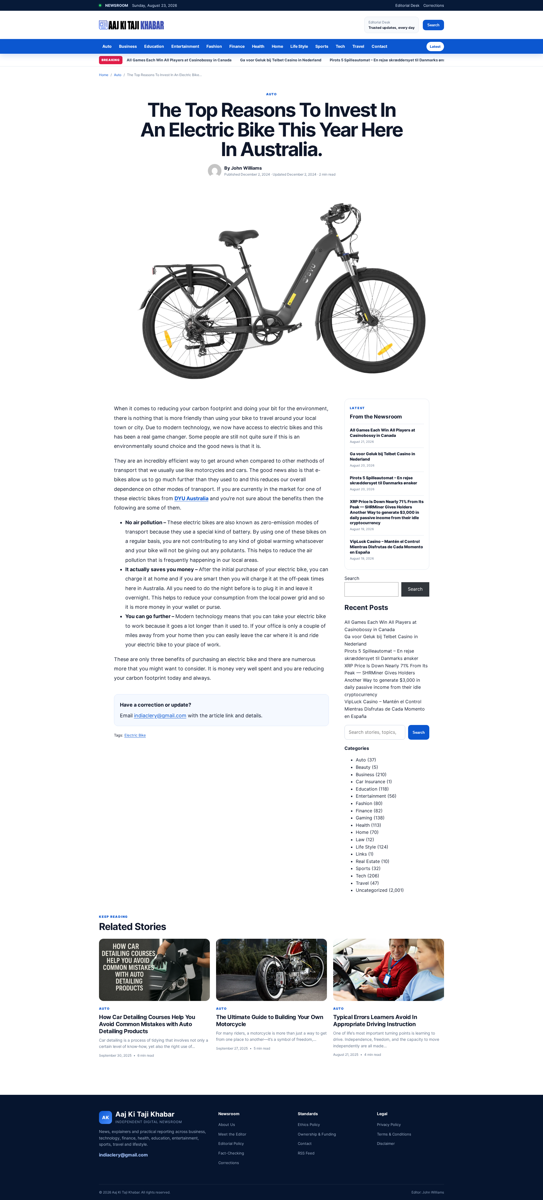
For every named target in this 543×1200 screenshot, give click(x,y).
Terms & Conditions (394, 1134)
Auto (107, 46)
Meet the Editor (232, 1134)
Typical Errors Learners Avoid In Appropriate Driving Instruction (375, 1021)
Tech (340, 46)
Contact (379, 46)
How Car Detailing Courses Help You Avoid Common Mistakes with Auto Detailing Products (147, 1024)
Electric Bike (135, 735)
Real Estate (368, 861)
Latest (435, 46)
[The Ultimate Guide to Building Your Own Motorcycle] (271, 970)
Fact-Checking (231, 1153)
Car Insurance (370, 781)
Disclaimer (386, 1143)
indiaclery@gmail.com (160, 715)
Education (154, 46)
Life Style (299, 46)
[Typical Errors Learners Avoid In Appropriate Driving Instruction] (388, 970)
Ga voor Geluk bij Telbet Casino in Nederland (280, 60)
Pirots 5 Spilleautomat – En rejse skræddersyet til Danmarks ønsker (390, 60)
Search (433, 25)
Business (128, 46)
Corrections (433, 5)
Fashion (214, 46)
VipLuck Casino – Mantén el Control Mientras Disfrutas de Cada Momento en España (384, 709)
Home (277, 46)
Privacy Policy (389, 1124)
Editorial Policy (231, 1143)
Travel (358, 46)
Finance (237, 46)
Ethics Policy (309, 1124)
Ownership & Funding (317, 1134)
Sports (321, 46)
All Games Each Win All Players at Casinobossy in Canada (179, 60)
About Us (226, 1124)
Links (361, 854)
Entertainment (185, 46)
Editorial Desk (407, 5)
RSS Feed (306, 1153)
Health (258, 46)
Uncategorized (371, 890)
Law (360, 839)
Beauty (363, 767)
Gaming (364, 818)
